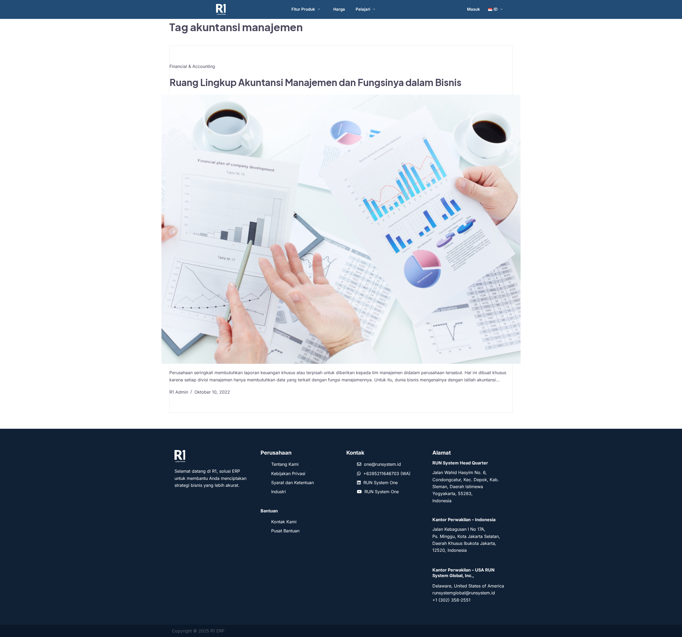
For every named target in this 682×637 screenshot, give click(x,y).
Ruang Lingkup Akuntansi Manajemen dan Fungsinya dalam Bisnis (315, 82)
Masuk (473, 9)
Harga (339, 9)
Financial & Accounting (192, 66)
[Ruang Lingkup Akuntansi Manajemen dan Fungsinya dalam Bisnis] (341, 229)
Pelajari (363, 9)
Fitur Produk (303, 9)
